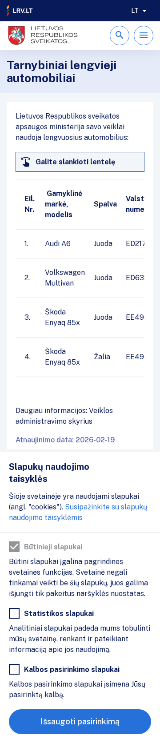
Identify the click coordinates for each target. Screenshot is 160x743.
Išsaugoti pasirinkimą (80, 721)
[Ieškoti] (119, 35)
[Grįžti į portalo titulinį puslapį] (20, 10)
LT (135, 10)
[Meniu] (143, 35)
